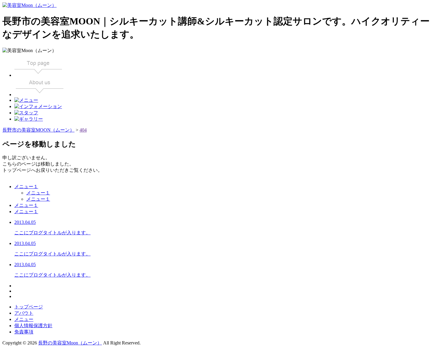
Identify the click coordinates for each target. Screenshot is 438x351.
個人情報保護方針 (33, 325)
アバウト (23, 313)
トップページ (28, 306)
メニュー (23, 319)
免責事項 (23, 331)
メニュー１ (26, 186)
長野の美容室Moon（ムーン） (70, 342)
